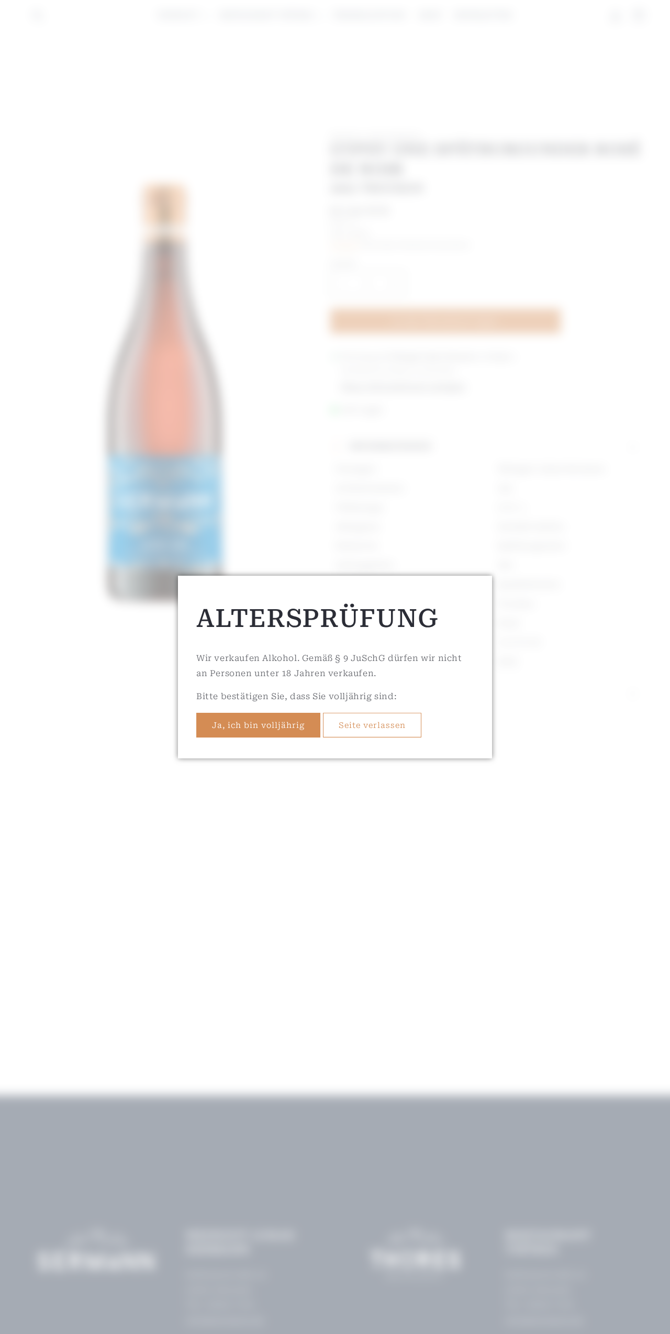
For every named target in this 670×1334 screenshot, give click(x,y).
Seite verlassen (372, 725)
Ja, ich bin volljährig (258, 725)
